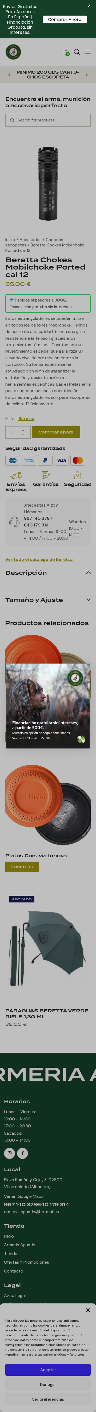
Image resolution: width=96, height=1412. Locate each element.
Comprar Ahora (64, 19)
